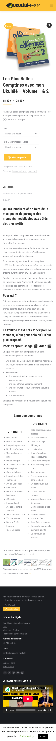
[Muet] (44, 710)
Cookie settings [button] (27, 736)
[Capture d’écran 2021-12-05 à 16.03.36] (6, 562)
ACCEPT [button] (43, 736)
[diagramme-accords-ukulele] (34, 562)
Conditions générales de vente (16, 623)
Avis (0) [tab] (6, 200)
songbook (32, 171)
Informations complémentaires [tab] (17, 193)
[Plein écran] (49, 710)
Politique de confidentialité (15, 634)
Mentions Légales (11, 630)
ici (30, 573)
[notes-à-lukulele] (27, 562)
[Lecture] (6, 710)
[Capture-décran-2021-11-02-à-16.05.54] (20, 562)
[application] (28, 699)
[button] (49, 25)
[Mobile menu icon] (51, 5)
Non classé (17, 167)
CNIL (5, 626)
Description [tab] (8, 187)
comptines (17, 171)
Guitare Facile (9, 663)
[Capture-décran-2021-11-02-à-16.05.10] (13, 562)
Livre (5, 128)
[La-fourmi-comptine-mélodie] (41, 562)
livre (24, 171)
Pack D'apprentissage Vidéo (15, 142)
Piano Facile (8, 666)
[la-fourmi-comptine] (48, 562)
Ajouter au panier (18, 157)
